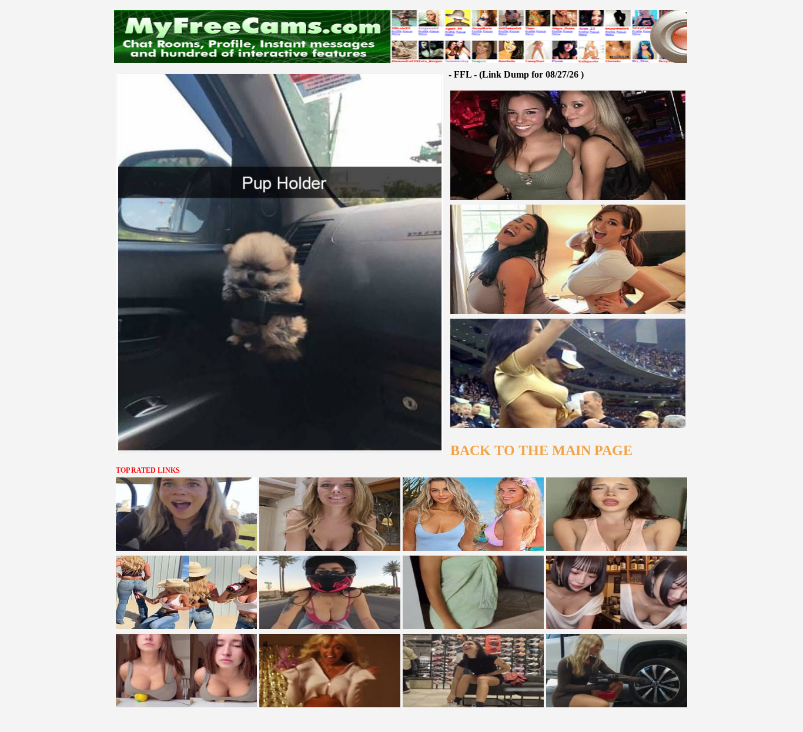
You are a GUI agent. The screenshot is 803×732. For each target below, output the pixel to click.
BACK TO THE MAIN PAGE (541, 450)
